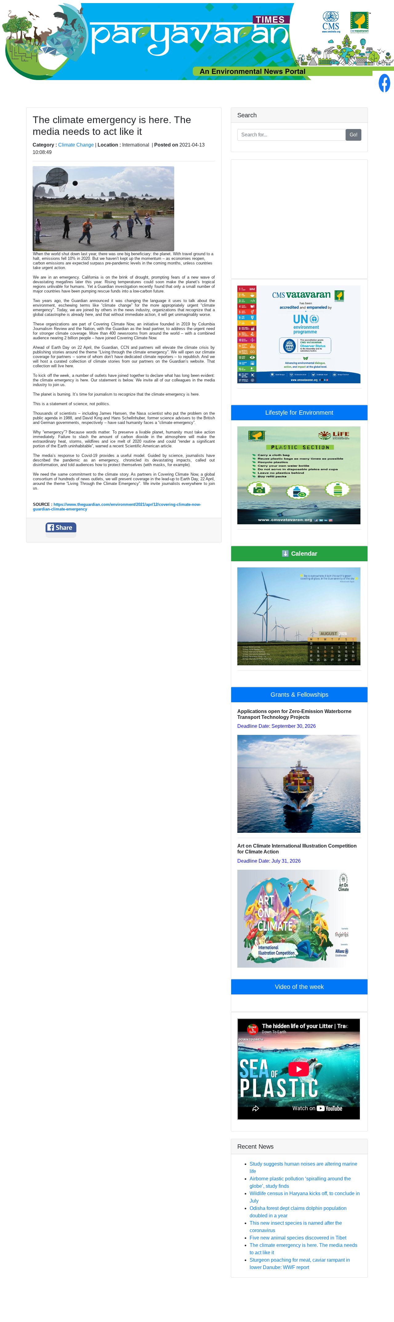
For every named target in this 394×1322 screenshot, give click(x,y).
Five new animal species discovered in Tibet (298, 1237)
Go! (353, 134)
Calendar (299, 553)
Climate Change (76, 144)
